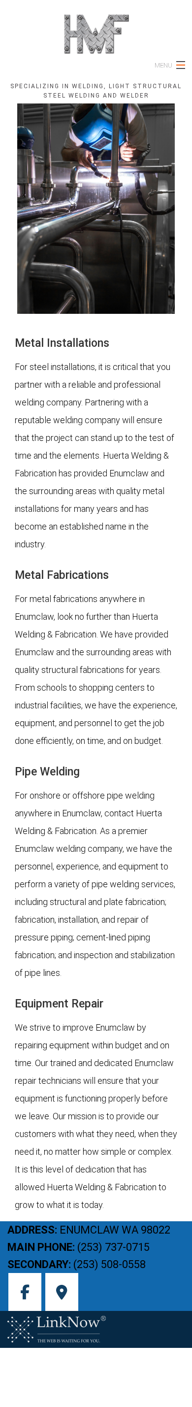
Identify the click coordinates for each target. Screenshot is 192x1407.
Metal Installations (63, 343)
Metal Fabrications (63, 575)
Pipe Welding (49, 771)
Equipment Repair (60, 1003)
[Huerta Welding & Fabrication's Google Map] (61, 1295)
